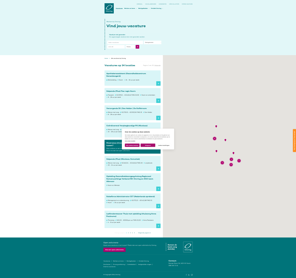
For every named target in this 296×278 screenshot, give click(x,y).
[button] (216, 126)
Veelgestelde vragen (144, 264)
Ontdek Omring (156, 8)
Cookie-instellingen (163, 145)
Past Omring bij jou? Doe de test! (294, 140)
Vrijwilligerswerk (150, 4)
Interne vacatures (187, 4)
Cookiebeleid (131, 264)
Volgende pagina (144, 233)
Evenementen (162, 4)
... (136, 233)
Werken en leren (129, 8)
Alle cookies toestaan (132, 145)
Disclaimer (107, 264)
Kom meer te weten (130, 141)
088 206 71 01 (173, 265)
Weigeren (148, 145)
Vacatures (119, 8)
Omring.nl (139, 4)
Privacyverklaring (119, 264)
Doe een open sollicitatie (114, 250)
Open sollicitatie (174, 4)
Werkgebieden (143, 8)
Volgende (157, 65)
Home (106, 58)
